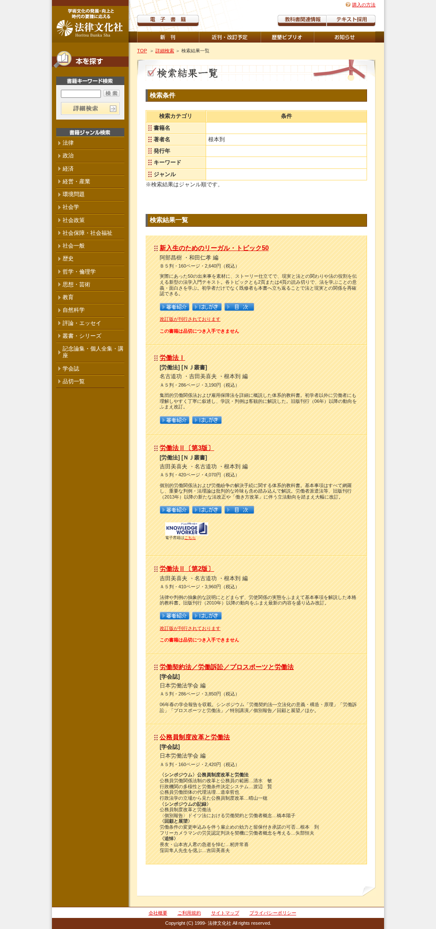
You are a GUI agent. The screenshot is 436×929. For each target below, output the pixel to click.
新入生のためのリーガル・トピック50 (214, 247)
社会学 (71, 207)
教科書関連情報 (302, 20)
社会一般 (74, 245)
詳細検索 (164, 50)
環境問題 (74, 194)
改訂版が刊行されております (190, 319)
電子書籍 (168, 20)
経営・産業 (76, 181)
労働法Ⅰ (172, 357)
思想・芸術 (76, 284)
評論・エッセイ (82, 323)
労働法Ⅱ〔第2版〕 (187, 568)
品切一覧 (74, 381)
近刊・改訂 (230, 37)
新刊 (168, 37)
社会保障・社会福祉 (87, 233)
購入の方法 (364, 4)
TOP (142, 50)
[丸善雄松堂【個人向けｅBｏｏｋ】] (186, 533)
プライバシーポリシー (273, 912)
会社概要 (158, 912)
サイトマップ (225, 912)
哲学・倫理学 (79, 271)
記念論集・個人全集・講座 (93, 352)
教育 (68, 297)
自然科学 (74, 310)
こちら (190, 538)
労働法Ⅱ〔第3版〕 (187, 447)
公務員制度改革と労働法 (195, 737)
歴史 (68, 258)
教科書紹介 (351, 20)
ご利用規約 (189, 912)
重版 (345, 37)
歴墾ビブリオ (287, 37)
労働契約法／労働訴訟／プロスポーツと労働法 (227, 666)
